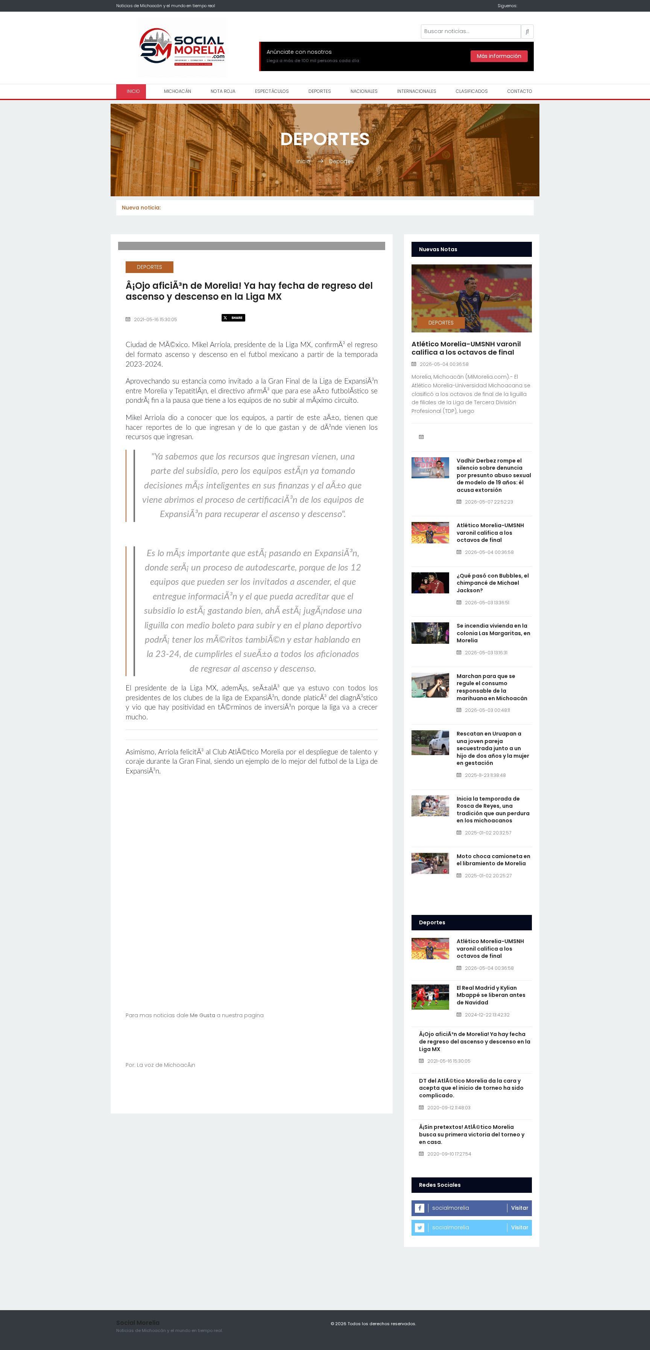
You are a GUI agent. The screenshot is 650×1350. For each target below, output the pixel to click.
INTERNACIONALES (416, 91)
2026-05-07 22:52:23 (489, 502)
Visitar (520, 1208)
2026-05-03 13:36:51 (487, 602)
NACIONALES (364, 91)
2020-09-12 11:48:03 (449, 1107)
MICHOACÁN (177, 91)
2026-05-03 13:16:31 (486, 652)
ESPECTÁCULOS (272, 91)
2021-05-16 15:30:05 (155, 319)
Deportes (341, 161)
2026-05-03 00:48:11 (487, 710)
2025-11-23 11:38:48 (485, 775)
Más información (499, 56)
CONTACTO (519, 91)
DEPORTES (319, 91)
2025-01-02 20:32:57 (488, 833)
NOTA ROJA (223, 91)
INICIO (133, 91)
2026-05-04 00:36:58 (444, 364)
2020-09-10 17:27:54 (449, 1154)
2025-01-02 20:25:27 (488, 875)
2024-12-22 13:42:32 (487, 1015)
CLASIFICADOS (472, 91)
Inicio (304, 161)
